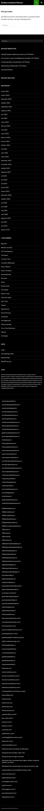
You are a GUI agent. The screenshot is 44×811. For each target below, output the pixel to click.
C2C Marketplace (7, 251)
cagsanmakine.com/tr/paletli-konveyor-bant (16, 770)
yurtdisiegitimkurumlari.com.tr (12, 737)
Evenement (32, 378)
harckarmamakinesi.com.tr (11, 676)
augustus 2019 (6, 218)
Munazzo (4, 278)
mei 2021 (4, 183)
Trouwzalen (24, 384)
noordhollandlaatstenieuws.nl (12, 468)
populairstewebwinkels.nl (10, 603)
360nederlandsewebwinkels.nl (12, 547)
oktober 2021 (5, 168)
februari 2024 (5, 126)
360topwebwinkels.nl (9, 554)
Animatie (8, 374)
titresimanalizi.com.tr (9, 626)
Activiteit (3, 374)
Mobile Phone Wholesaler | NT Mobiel (13, 66)
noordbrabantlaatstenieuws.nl (12, 461)
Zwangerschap (33, 386)
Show (2, 382)
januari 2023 (5, 141)
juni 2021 (4, 180)
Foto (2, 380)
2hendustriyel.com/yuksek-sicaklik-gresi (15, 749)
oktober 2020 (5, 199)
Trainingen (4, 384)
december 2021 (6, 160)
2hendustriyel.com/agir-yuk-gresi (13, 756)
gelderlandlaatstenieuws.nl (11, 433)
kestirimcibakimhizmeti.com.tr (12, 630)
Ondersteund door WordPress (9, 808)
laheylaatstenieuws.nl (9, 443)
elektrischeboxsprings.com (11, 641)
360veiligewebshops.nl (9, 558)
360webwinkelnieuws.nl (10, 568)
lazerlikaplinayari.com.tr (10, 633)
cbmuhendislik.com (8, 614)
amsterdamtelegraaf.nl (9, 408)
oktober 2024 (5, 103)
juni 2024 (4, 114)
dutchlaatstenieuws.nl (9, 419)
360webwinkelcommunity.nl (11, 561)
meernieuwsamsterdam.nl (10, 450)
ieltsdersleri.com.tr (8, 733)
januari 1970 (5, 230)
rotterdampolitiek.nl (8, 478)
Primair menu (41, 2)
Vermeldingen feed (7, 354)
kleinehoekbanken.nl (8, 645)
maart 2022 (5, 157)
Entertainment (25, 378)
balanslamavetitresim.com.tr (11, 618)
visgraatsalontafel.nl (8, 664)
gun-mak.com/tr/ (7, 718)
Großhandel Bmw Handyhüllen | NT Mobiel (15, 62)
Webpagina (4, 386)
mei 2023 (4, 130)
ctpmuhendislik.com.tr (9, 745)
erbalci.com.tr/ (7, 785)
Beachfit (4, 244)
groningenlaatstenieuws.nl (10, 436)
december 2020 (6, 195)
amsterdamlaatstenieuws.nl (11, 405)
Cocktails (22, 376)
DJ (10, 378)
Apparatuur (14, 374)
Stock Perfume (6, 313)
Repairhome (5, 309)
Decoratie (6, 378)
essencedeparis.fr (7, 695)
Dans (2, 378)
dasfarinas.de (6, 699)
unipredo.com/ (7, 730)
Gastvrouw (12, 380)
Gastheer (6, 380)
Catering (17, 376)
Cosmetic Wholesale (8, 263)
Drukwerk (18, 378)
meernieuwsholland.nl (9, 454)
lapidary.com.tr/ (7, 726)
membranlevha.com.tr (9, 672)
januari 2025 (5, 95)
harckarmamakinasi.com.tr (11, 680)
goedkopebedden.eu (8, 657)
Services (40, 380)
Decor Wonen (5, 267)
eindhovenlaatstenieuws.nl (11, 422)
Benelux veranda (6, 247)
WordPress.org (6, 361)
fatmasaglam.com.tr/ (9, 789)
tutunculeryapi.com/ (8, 774)
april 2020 (4, 214)
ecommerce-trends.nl (9, 593)
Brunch (33, 374)
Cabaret (12, 376)
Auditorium (20, 374)
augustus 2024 (6, 110)
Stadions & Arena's (37, 382)
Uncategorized (6, 320)
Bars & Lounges (27, 374)
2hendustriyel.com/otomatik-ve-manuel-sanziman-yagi (20, 766)
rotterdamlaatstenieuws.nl (10, 475)
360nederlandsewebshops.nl (11, 543)
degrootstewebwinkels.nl (10, 589)
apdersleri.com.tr (7, 741)
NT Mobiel (4, 290)
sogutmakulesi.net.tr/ (9, 778)
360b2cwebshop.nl (8, 512)
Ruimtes (35, 380)
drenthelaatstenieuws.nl (10, 415)
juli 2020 (4, 203)
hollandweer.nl (7, 440)
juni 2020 (4, 206)
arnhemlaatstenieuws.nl (10, 412)
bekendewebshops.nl (9, 579)
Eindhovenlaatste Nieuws (12, 2)
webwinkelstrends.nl (9, 610)
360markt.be (6, 536)
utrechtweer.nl (7, 496)
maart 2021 (5, 187)
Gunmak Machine (7, 70)
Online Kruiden (6, 297)
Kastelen (24, 380)
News (3, 282)
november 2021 (6, 164)
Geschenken (18, 380)
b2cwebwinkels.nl (8, 575)
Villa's (39, 384)
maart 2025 (5, 91)
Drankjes (13, 378)
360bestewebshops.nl (9, 519)
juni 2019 (4, 226)
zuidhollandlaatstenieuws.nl (11, 503)
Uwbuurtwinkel (6, 324)
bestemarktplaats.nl (8, 582)
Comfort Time (5, 259)
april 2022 (4, 153)
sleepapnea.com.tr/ (8, 797)
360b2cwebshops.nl (8, 515)
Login (3, 350)
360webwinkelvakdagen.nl (10, 572)
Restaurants (29, 380)
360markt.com (7, 540)
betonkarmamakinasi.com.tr (11, 687)
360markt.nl (6, 529)
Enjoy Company (6, 270)
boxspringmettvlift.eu (9, 649)
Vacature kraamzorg (32, 384)
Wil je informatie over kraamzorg (15, 386)
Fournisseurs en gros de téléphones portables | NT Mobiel (20, 58)
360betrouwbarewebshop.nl (11, 526)
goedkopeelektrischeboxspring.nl (13, 637)
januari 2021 (5, 191)
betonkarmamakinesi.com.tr (11, 683)
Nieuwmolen (5, 286)
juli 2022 (4, 149)
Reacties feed (5, 357)
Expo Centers (39, 378)
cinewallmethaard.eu (9, 653)
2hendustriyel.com (8, 710)
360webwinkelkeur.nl (9, 565)
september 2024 (6, 107)
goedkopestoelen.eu (8, 660)
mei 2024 (4, 118)
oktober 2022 (5, 145)
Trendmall (4, 317)
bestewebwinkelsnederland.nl (12, 586)
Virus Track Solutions (8, 328)
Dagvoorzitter (38, 376)
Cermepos (4, 255)
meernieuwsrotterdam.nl (10, 457)
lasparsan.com (6, 668)
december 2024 (6, 99)
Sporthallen (25, 382)
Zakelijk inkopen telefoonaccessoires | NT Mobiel (17, 54)
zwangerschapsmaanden (7, 388)
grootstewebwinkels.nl (9, 600)
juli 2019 (4, 222)
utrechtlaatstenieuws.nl (10, 489)
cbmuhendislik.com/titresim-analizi (13, 691)
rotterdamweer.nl (8, 486)
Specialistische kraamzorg (15, 382)
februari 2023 (5, 137)
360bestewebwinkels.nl (9, 522)
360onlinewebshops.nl (9, 551)
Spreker (30, 382)
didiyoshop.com (7, 706)
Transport (9, 384)
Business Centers (5, 376)
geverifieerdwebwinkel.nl (10, 596)
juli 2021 (4, 176)
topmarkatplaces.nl (8, 607)
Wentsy (3, 332)
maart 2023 (5, 133)
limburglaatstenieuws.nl (10, 447)
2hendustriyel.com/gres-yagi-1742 (13, 753)
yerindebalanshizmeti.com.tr (11, 622)
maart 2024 (5, 122)
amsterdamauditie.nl (9, 401)
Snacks (6, 382)
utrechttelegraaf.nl (8, 493)
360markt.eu (6, 533)
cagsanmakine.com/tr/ (9, 714)
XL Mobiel (4, 336)
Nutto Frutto (5, 293)
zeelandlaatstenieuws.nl (10, 500)
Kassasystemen (6, 274)
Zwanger (27, 386)
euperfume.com (7, 703)
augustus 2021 (6, 172)
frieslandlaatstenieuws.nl (10, 429)
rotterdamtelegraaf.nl (9, 482)
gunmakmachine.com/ (9, 793)
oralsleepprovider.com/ (9, 781)
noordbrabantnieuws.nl (10, 464)
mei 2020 (4, 210)
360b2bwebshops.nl (8, 508)
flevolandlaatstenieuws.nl (10, 426)
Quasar (3, 305)
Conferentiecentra (30, 376)
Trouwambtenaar (16, 384)
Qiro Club (4, 301)
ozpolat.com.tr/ (7, 722)
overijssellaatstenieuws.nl (10, 471)
